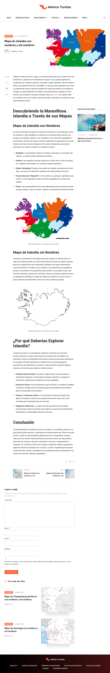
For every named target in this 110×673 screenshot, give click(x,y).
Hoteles (55, 18)
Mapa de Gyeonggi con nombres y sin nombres (21, 630)
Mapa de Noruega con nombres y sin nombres (55, 474)
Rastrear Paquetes (60, 668)
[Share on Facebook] (7, 82)
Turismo (9, 36)
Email (7, 539)
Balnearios (82, 135)
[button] (100, 109)
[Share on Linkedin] (7, 94)
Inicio (9, 18)
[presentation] (99, 109)
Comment (8, 500)
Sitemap (46, 668)
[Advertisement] (91, 88)
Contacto (13, 665)
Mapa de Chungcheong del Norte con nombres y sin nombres (21, 598)
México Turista (17, 51)
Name (7, 528)
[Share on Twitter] (7, 88)
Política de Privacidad (72, 665)
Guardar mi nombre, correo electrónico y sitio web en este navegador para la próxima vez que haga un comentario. (38, 563)
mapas (56, 95)
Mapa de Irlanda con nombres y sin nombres (32, 474)
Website (7, 549)
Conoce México (39, 18)
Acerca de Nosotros (29, 665)
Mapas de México (71, 18)
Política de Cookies (93, 665)
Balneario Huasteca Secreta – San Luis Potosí (90, 139)
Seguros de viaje (22, 18)
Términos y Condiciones (51, 665)
